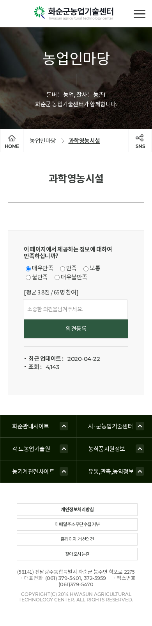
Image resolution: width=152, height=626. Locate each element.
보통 (95, 268)
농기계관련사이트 (33, 471)
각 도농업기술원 (31, 449)
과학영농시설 (84, 140)
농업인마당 (43, 140)
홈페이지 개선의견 (77, 539)
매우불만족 (74, 277)
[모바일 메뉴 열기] (139, 12)
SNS (140, 146)
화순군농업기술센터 (76, 13)
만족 (71, 268)
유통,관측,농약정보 (111, 471)
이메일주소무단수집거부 (77, 524)
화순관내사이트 (30, 426)
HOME (12, 146)
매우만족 (42, 268)
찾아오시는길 (77, 554)
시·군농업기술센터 (110, 426)
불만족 (40, 277)
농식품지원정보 (106, 449)
